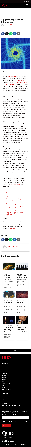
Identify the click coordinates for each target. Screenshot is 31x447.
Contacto (4, 396)
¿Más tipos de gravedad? (21, 328)
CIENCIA (3, 366)
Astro (3, 385)
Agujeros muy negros (13, 196)
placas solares (15, 184)
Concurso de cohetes (8, 303)
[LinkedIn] (15, 33)
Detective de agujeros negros (15, 204)
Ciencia (8, 193)
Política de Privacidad (7, 399)
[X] (7, 33)
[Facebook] (3, 33)
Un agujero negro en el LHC (14, 207)
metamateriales (13, 76)
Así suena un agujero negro (15, 210)
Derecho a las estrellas (21, 303)
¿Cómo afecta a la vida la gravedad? (8, 329)
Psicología (4, 371)
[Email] (18, 33)
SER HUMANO (5, 367)
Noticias (8, 190)
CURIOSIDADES (5, 379)
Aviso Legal (4, 397)
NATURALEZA (4, 373)
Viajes (3, 381)
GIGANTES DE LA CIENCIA (7, 389)
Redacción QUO (8, 24)
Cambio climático (6, 383)
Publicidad (4, 403)
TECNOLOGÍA (4, 375)
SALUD (3, 369)
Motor (3, 387)
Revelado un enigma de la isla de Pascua (22, 275)
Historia (4, 377)
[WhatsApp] (11, 33)
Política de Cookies (6, 401)
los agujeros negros (20, 80)
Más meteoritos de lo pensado (8, 275)
